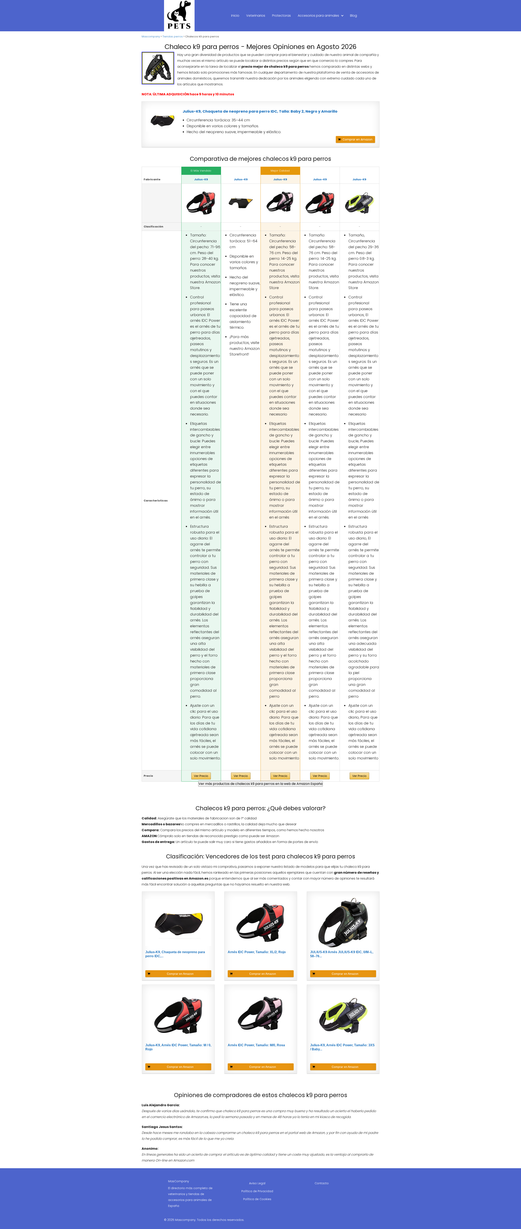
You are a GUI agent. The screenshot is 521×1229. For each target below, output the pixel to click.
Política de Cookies (257, 1199)
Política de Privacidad (257, 1191)
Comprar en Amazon (357, 139)
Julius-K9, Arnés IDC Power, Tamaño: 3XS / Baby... (342, 1047)
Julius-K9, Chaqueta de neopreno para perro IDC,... (175, 954)
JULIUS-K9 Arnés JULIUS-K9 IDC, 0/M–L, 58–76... (341, 954)
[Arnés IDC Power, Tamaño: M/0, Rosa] (280, 203)
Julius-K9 (201, 179)
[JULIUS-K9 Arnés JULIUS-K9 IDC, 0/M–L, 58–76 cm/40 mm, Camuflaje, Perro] (343, 922)
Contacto (322, 1183)
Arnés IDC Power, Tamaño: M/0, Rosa (256, 1045)
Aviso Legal (257, 1183)
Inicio (235, 15)
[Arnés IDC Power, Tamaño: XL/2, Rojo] (201, 203)
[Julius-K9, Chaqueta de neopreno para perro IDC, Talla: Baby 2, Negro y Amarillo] (162, 120)
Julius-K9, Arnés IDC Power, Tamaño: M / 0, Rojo (178, 1047)
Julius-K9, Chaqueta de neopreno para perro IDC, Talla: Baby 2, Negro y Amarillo (260, 111)
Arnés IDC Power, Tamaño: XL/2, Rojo (257, 952)
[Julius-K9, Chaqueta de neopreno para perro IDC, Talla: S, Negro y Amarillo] (241, 203)
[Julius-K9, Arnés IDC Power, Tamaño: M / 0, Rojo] (320, 203)
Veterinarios (255, 15)
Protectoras (281, 15)
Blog (353, 15)
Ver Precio (201, 776)
